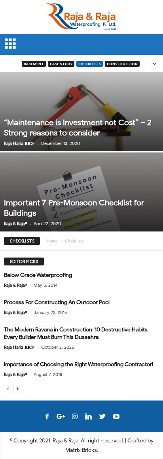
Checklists (89, 63)
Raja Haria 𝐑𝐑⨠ (19, 143)
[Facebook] (47, 417)
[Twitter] (102, 417)
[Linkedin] (88, 417)
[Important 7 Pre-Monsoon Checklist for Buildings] (81, 216)
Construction (122, 63)
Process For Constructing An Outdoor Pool (57, 302)
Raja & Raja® (15, 223)
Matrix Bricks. (81, 450)
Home (52, 241)
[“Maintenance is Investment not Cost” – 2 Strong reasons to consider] (81, 136)
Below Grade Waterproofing (38, 275)
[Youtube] (116, 417)
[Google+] (61, 417)
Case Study (61, 63)
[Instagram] (74, 417)
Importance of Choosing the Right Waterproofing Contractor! (78, 364)
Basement (34, 63)
